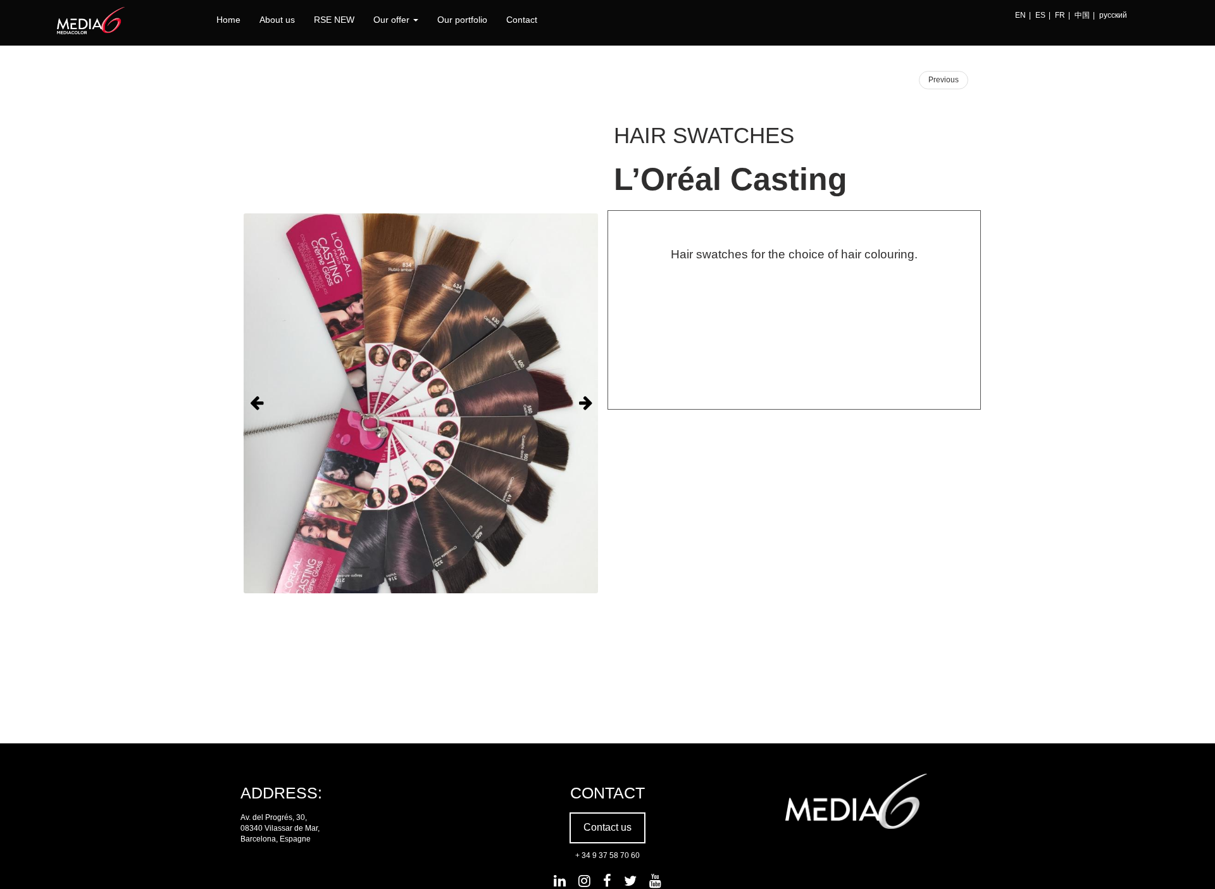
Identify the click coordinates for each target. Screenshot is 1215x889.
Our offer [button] (392, 20)
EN (1020, 15)
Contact (521, 20)
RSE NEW (334, 20)
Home (228, 20)
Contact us (607, 827)
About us (277, 20)
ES (1040, 15)
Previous (943, 79)
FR (1060, 15)
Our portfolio (462, 20)
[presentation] (256, 403)
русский (1113, 15)
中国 (1082, 15)
